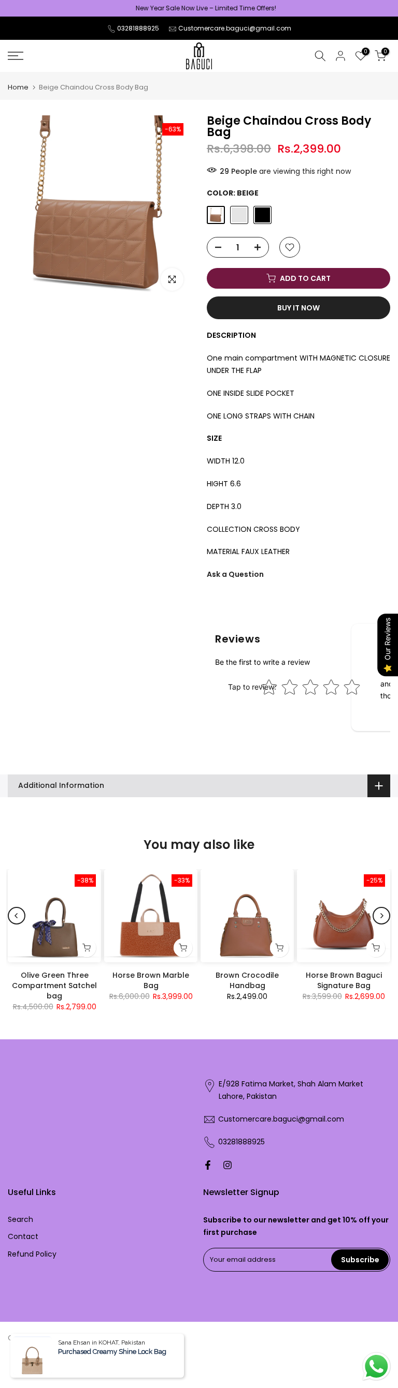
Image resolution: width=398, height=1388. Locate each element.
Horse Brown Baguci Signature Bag (344, 980)
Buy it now (298, 308)
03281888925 (138, 28)
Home (18, 87)
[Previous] (16, 915)
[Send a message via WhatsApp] (376, 1366)
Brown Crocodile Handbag (247, 980)
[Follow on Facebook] (207, 1165)
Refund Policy (32, 1254)
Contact (23, 1236)
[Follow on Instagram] (227, 1165)
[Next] (381, 915)
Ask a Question (235, 574)
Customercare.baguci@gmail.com (234, 28)
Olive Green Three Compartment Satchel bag (54, 985)
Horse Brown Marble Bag (150, 980)
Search (20, 1219)
